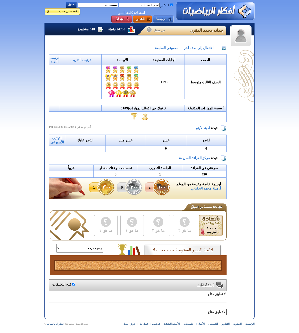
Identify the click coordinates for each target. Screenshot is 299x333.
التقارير (226, 323)
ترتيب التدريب (80, 60)
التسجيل (213, 323)
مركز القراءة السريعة (194, 158)
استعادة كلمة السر (131, 13)
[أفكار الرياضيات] (215, 11)
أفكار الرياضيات (55, 323)
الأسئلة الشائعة (172, 323)
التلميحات (188, 323)
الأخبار (201, 323)
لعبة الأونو (203, 128)
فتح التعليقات (61, 284)
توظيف (156, 323)
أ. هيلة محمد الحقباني (206, 188)
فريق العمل (129, 323)
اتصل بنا (144, 323)
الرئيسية (250, 323)
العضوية (237, 323)
